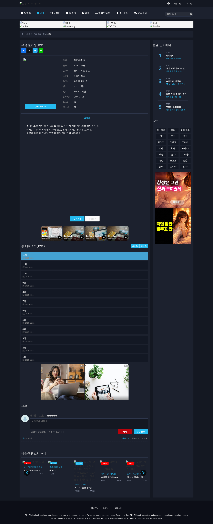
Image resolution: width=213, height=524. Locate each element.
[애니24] (31, 3)
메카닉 (103, 474)
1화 (28, 358)
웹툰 (87, 13)
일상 (114, 474)
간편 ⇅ (135, 246)
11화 (28, 265)
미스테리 (136, 474)
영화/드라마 (104, 13)
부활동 (178, 58)
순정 (179, 97)
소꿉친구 (179, 84)
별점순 (144, 438)
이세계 (173, 142)
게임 (161, 160)
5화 (28, 321)
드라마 (146, 474)
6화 (28, 312)
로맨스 (77, 484)
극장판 (56, 13)
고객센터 (142, 13)
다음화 (91, 219)
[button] (143, 473)
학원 (168, 58)
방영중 (27, 13)
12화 (28, 256)
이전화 (79, 219)
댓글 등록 (140, 431)
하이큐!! (170, 55)
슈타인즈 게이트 (173, 81)
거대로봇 (185, 130)
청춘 (175, 71)
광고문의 (118, 508)
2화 (28, 349)
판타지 (30, 467)
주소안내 (124, 13)
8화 (28, 293)
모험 (40, 467)
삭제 (125, 431)
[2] (49, 416)
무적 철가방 (39, 34)
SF (167, 84)
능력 (60, 467)
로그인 (189, 4)
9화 (28, 284)
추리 (173, 130)
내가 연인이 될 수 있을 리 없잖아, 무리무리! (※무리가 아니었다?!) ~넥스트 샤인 (177, 68)
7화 (28, 302)
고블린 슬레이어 (173, 107)
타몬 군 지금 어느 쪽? (176, 94)
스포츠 (172, 58)
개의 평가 (27, 438)
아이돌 (185, 154)
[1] (48, 416)
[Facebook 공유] (23, 50)
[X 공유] (29, 50)
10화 (28, 275)
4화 (28, 330)
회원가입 (177, 4)
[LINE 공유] (41, 50)
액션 (25, 467)
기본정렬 (126, 438)
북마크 (72, 13)
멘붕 (185, 110)
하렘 (161, 148)
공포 (181, 110)
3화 (28, 340)
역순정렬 (136, 438)
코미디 (35, 467)
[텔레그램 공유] (35, 50)
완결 (42, 13)
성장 (185, 166)
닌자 (173, 154)
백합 (168, 71)
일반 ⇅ (144, 246)
